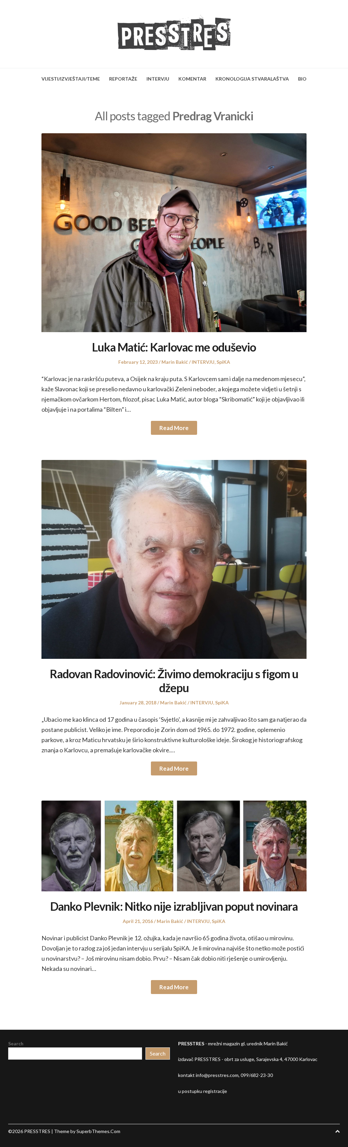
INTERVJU (157, 79)
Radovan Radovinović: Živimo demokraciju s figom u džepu (174, 681)
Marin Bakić (174, 362)
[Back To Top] (337, 1131)
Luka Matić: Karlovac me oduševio (174, 347)
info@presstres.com (217, 1075)
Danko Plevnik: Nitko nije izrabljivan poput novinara (174, 906)
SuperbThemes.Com (98, 1131)
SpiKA (223, 362)
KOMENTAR (192, 79)
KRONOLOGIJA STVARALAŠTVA (252, 79)
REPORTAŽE (123, 79)
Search (15, 1043)
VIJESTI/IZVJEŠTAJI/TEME (70, 79)
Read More (174, 427)
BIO (302, 79)
